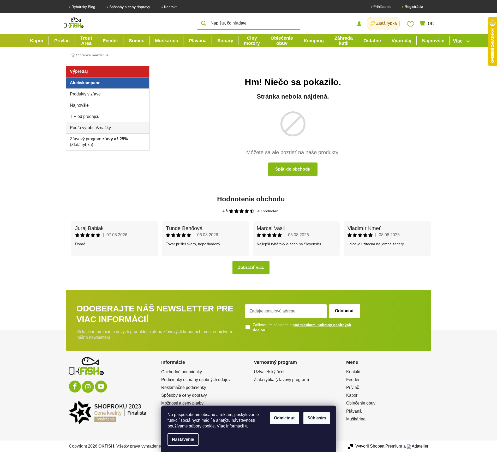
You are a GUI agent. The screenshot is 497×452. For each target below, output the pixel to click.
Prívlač (352, 387)
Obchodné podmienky (181, 372)
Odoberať (344, 311)
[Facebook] (75, 387)
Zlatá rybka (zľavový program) (281, 379)
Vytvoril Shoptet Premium (378, 446)
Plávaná (354, 411)
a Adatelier (415, 446)
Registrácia (414, 6)
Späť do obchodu (292, 169)
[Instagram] (88, 387)
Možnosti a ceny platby (182, 403)
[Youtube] (101, 387)
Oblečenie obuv (360, 403)
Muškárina (356, 419)
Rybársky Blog (83, 7)
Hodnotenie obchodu (251, 199)
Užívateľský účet (269, 372)
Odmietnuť (284, 418)
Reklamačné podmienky (183, 387)
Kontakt (170, 7)
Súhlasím (316, 418)
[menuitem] (37, 40)
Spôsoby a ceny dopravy (129, 7)
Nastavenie (183, 439)
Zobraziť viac (251, 267)
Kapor (351, 395)
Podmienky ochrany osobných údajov (196, 379)
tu (247, 426)
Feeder (353, 379)
